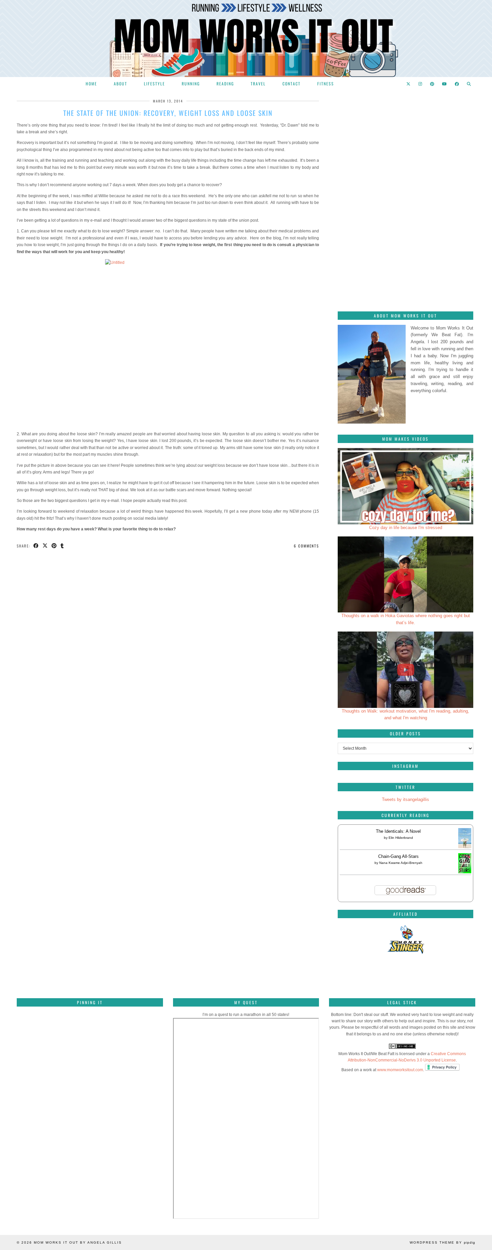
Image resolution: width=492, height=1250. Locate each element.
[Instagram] (420, 83)
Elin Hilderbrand (401, 837)
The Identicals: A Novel (398, 831)
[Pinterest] (432, 83)
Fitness (325, 83)
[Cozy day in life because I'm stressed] (405, 486)
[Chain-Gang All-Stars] (464, 871)
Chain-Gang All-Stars (398, 856)
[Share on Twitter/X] (45, 546)
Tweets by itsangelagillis (405, 799)
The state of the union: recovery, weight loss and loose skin (168, 113)
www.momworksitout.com (400, 1070)
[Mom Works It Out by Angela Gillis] (246, 38)
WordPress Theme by (442, 1242)
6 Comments (306, 545)
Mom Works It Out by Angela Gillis (78, 1242)
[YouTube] (445, 83)
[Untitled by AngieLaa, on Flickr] (168, 343)
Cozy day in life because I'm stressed (405, 527)
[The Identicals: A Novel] (464, 848)
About (120, 83)
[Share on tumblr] (62, 546)
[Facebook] (457, 83)
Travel (258, 83)
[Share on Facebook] (36, 546)
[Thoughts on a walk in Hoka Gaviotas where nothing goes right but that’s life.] (405, 574)
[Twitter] (408, 83)
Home (91, 83)
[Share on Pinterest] (54, 546)
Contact (291, 83)
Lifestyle (154, 83)
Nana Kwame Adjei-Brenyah (400, 863)
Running (191, 83)
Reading (225, 83)
